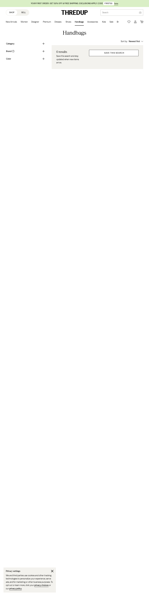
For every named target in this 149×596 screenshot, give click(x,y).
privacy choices (41, 585)
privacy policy (15, 588)
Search (105, 12)
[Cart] (141, 21)
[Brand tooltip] (12, 51)
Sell (23, 12)
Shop (11, 12)
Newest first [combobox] (134, 41)
